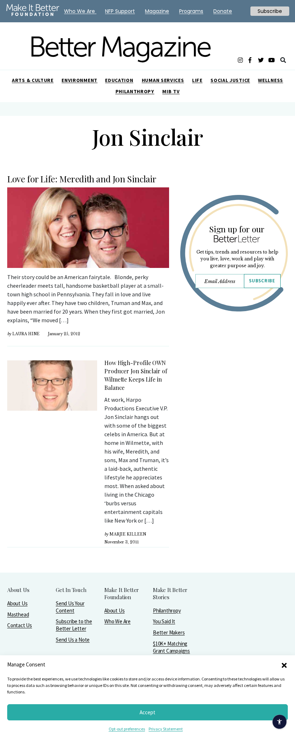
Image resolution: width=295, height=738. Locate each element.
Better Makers (169, 632)
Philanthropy (134, 91)
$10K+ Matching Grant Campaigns (171, 647)
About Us (17, 603)
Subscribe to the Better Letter (74, 625)
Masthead (18, 614)
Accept (147, 712)
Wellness (270, 80)
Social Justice (230, 80)
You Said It (164, 621)
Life (197, 80)
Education (119, 80)
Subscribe (262, 281)
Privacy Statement (166, 729)
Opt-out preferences (127, 729)
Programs (191, 11)
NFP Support (120, 11)
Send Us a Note (73, 639)
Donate (222, 11)
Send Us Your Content (70, 607)
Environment (79, 80)
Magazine (157, 11)
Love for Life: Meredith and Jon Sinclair (81, 178)
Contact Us (19, 625)
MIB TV (171, 91)
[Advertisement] (234, 394)
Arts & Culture (33, 80)
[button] (284, 664)
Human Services (163, 80)
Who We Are (117, 621)
